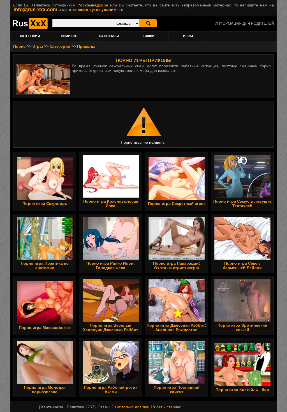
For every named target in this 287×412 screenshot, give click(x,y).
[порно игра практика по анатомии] (45, 258)
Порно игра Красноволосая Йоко (110, 203)
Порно (19, 46)
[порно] (30, 27)
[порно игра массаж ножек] (45, 322)
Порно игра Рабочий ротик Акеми (110, 389)
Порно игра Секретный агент (176, 203)
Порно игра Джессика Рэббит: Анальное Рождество (176, 327)
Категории (60, 46)
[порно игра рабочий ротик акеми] (111, 382)
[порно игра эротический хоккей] (242, 320)
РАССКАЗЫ (109, 36)
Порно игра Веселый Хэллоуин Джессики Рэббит (110, 327)
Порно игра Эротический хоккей (242, 327)
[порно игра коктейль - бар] (242, 384)
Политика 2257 (80, 407)
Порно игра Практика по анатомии (45, 265)
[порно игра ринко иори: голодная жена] (111, 258)
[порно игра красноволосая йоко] (111, 196)
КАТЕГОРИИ (30, 36)
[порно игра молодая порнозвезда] (45, 382)
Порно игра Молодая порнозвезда (45, 389)
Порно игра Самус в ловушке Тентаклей (242, 203)
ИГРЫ (188, 36)
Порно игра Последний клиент (177, 389)
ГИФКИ (148, 36)
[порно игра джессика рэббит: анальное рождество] (177, 320)
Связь (103, 407)
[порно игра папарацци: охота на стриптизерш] (177, 258)
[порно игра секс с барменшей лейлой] (242, 258)
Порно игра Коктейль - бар (242, 389)
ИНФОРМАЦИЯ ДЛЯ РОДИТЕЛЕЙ (244, 23)
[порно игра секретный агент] (177, 198)
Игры (38, 46)
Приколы (86, 46)
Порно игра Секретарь (44, 203)
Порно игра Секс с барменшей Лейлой (242, 265)
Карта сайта (52, 407)
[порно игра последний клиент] (177, 382)
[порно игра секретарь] (45, 198)
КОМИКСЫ (69, 36)
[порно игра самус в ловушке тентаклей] (242, 196)
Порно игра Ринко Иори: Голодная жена (110, 265)
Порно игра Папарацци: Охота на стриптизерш (176, 265)
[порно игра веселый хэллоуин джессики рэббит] (111, 320)
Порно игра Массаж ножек (45, 327)
